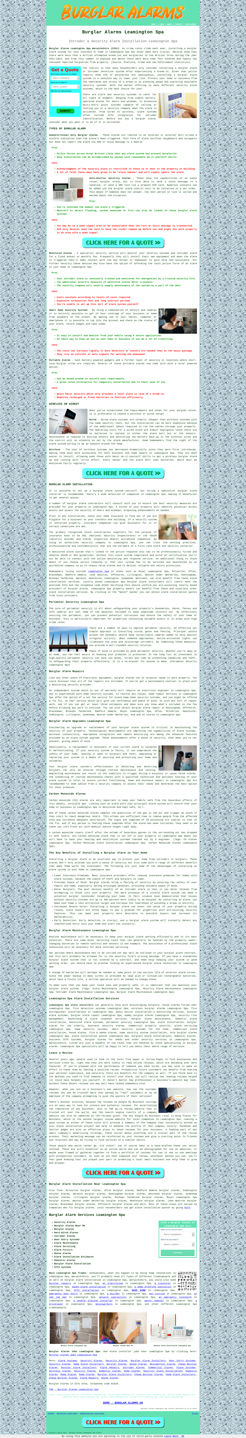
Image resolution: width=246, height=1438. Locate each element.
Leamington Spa (98, 571)
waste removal (154, 1300)
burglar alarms (84, 1207)
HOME (153, 24)
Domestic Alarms (110, 1371)
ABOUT (169, 24)
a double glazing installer (93, 1300)
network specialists (113, 1297)
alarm (193, 578)
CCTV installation (86, 1290)
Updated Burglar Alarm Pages (92, 1413)
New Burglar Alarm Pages (67, 1413)
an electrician (112, 1283)
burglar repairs (60, 1283)
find (59, 1190)
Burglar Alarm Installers (148, 1360)
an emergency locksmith (175, 1297)
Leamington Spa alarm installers (71, 1005)
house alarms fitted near (179, 1005)
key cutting (157, 1294)
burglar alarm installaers (145, 581)
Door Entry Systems (182, 1360)
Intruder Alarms (134, 1367)
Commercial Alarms (160, 1367)
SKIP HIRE (139, 1290)
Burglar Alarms (117, 1364)
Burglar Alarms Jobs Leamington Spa (73, 1355)
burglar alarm (134, 937)
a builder (113, 1294)
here (187, 1207)
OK (182, 1436)
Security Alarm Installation (162, 1371)
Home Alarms (132, 1371)
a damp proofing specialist (153, 1287)
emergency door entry (63, 1294)
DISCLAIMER (190, 24)
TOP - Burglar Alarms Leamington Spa (73, 1389)
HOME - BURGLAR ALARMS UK (123, 1402)
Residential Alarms (162, 1364)
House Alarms (138, 1364)
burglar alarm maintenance (151, 1019)
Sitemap (51, 1413)
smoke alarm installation (89, 1287)
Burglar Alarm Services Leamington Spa (87, 1215)
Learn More (171, 1436)
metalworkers (104, 1304)
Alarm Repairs (109, 1367)
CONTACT (178, 24)
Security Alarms (91, 1360)
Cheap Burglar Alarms (148, 1374)
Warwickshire (57, 1043)
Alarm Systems (67, 1360)
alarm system (79, 738)
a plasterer (163, 1283)
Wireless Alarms (60, 1371)
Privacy (195, 1413)
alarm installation (174, 592)
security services (154, 1039)
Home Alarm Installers (89, 1364)
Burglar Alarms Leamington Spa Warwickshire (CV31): (85, 48)
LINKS (161, 24)
